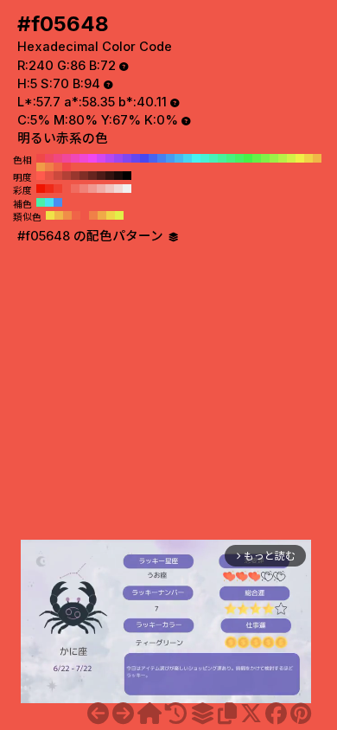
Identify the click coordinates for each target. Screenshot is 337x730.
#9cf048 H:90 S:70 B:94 (274, 158)
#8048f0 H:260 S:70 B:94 (127, 158)
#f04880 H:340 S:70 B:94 (58, 158)
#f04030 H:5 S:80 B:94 (58, 188)
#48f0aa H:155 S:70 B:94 (40, 202)
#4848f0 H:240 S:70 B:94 (144, 158)
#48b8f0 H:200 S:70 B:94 (179, 158)
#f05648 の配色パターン (92, 236)
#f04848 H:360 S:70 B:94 (40, 158)
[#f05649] (123, 714)
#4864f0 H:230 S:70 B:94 (153, 158)
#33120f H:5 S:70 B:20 (109, 175)
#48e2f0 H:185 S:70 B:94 (49, 202)
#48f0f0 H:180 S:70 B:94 (196, 158)
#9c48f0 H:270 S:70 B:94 (118, 158)
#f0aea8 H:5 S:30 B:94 (101, 188)
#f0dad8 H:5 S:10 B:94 (118, 188)
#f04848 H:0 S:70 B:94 (66, 167)
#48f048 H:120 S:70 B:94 (248, 158)
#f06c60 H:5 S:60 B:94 (75, 188)
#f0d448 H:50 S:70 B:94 (308, 158)
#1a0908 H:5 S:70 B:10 (118, 175)
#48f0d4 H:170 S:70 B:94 (204, 158)
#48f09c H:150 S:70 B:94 (222, 158)
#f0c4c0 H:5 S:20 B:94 (109, 188)
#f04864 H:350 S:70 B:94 (49, 158)
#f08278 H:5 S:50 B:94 (83, 188)
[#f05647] (98, 714)
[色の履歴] (176, 714)
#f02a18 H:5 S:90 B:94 (49, 188)
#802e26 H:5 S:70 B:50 (83, 175)
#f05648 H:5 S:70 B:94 (66, 188)
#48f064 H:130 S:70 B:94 (239, 158)
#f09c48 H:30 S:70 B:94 (40, 167)
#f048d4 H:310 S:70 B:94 (83, 158)
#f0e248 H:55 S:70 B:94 (50, 215)
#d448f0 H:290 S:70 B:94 (101, 158)
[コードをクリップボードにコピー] (227, 714)
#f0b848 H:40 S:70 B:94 (317, 158)
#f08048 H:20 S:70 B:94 (49, 167)
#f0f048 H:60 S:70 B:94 (300, 158)
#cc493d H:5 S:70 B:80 (58, 175)
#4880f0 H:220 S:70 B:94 (161, 158)
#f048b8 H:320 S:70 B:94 (75, 158)
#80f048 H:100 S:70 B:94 (265, 158)
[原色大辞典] (149, 714)
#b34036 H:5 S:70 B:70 (66, 175)
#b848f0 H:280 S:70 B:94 (109, 158)
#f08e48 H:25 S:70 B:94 (67, 215)
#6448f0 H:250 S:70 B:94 (135, 158)
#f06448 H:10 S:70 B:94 (58, 167)
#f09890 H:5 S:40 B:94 (92, 188)
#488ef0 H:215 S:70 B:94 (58, 202)
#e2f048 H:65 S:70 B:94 (119, 215)
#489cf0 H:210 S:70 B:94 (170, 158)
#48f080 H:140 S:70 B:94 (230, 158)
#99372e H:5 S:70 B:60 (75, 175)
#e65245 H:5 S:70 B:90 (49, 175)
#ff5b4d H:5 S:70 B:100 (40, 175)
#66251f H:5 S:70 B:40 (92, 175)
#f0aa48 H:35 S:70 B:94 (102, 215)
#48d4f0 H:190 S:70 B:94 (187, 158)
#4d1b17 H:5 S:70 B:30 (101, 175)
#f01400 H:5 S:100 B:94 (40, 188)
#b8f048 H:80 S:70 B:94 (282, 158)
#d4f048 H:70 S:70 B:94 (291, 158)
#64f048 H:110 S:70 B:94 (256, 158)
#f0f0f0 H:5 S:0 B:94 (127, 188)
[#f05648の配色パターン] (202, 714)
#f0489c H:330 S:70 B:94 (66, 158)
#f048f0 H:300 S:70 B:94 (92, 158)
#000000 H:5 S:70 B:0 (127, 175)
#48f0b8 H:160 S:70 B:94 (213, 158)
